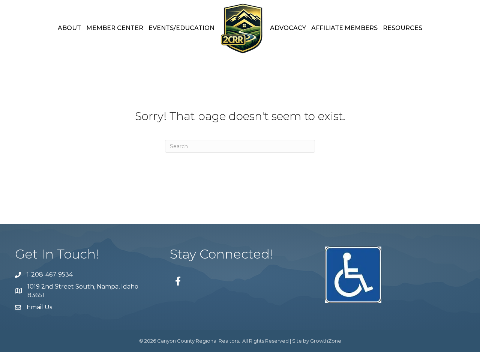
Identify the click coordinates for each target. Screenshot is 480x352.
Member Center (114, 28)
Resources (402, 28)
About (69, 28)
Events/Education (181, 28)
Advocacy (288, 28)
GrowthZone (325, 341)
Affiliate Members (344, 28)
